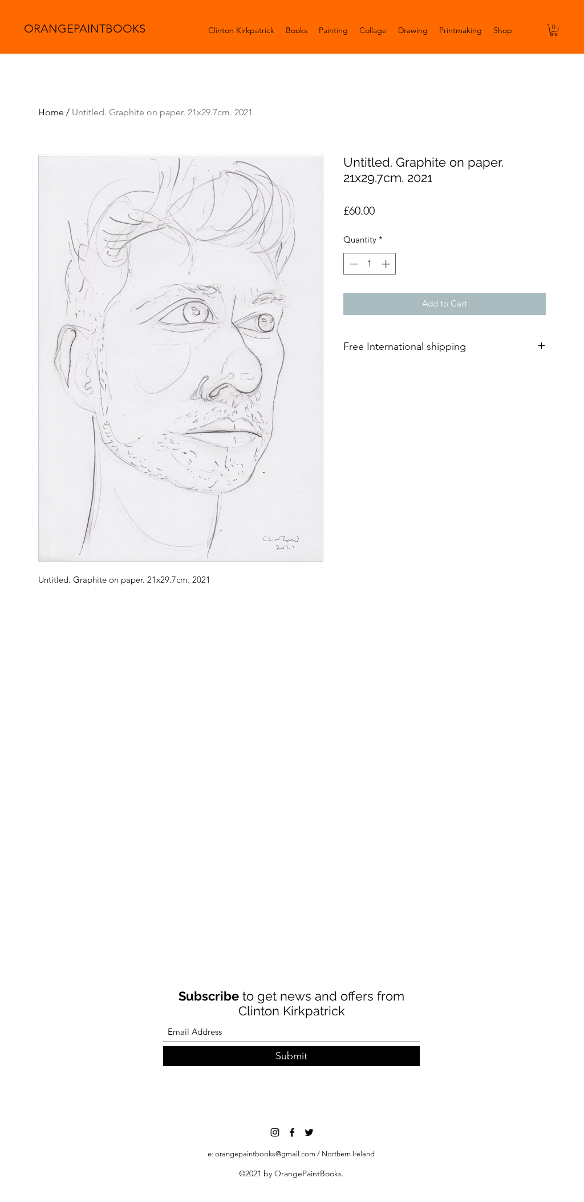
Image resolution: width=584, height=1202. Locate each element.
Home (51, 112)
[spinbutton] (369, 264)
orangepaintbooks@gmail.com (265, 1153)
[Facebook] (292, 1132)
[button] (554, 30)
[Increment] (387, 264)
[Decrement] (352, 264)
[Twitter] (309, 1132)
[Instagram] (275, 1132)
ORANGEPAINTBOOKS (84, 28)
